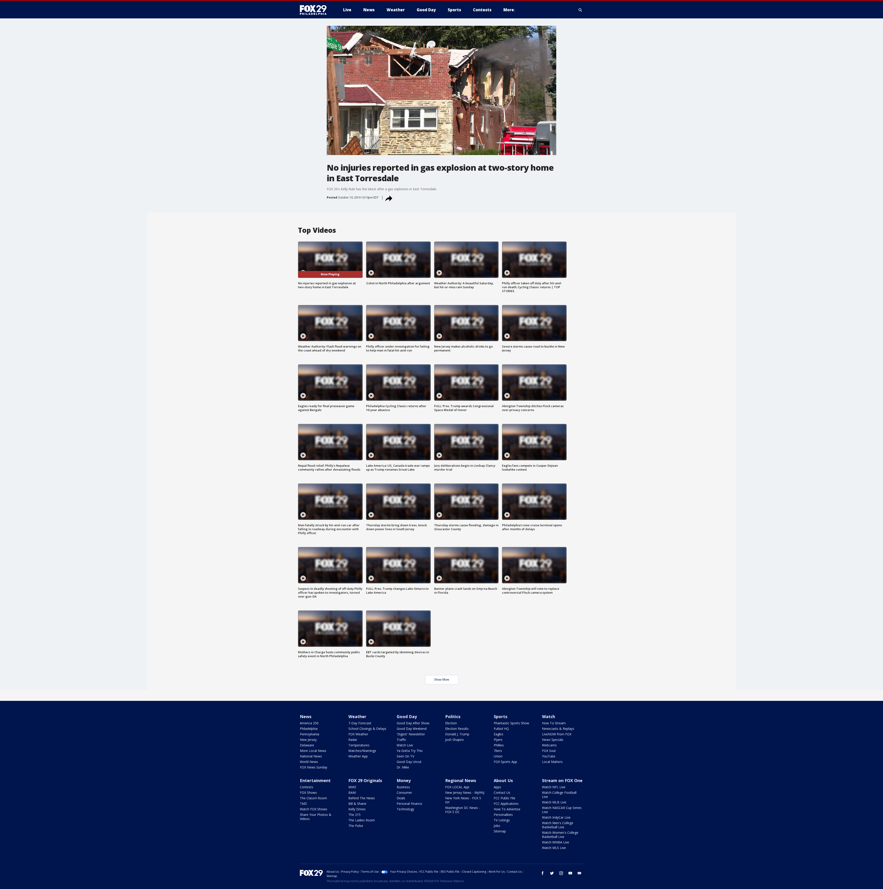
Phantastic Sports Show (511, 723)
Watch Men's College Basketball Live (557, 825)
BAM (352, 792)
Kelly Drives (357, 809)
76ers (498, 750)
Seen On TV (405, 756)
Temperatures (359, 745)
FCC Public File (504, 798)
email (579, 873)
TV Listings (502, 820)
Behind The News (361, 798)
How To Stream (554, 723)
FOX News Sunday (313, 767)
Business (403, 787)
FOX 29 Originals (365, 780)
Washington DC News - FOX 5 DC (462, 810)
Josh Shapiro (454, 739)
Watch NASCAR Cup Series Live (562, 810)
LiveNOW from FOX (556, 734)
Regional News (460, 780)
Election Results (457, 728)
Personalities (503, 814)
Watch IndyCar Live (556, 817)
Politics (452, 716)
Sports (500, 716)
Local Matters (552, 762)
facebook (542, 873)
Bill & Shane (357, 803)
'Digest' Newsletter (411, 734)
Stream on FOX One (562, 780)
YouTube (548, 756)
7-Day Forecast (359, 723)
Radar (352, 739)
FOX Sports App (505, 762)
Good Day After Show (413, 723)
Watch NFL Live (553, 787)
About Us (503, 780)
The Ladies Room (361, 820)
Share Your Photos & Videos (315, 816)
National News (311, 756)
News (305, 716)
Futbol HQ (501, 728)
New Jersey (308, 739)
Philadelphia (309, 728)
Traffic (401, 739)
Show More (441, 679)
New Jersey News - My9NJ (464, 792)
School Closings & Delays (367, 728)
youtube (570, 873)
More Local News (313, 750)
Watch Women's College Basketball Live (560, 834)
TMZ (303, 803)
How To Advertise (507, 809)
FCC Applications (506, 803)
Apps (497, 787)
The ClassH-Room (313, 798)
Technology (405, 809)
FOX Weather (358, 734)
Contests (306, 787)
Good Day (407, 716)
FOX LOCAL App (457, 787)
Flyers (498, 739)
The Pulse (355, 825)
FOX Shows (308, 792)
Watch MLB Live (554, 802)
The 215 (354, 814)
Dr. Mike (403, 767)
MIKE (352, 787)
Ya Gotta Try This (410, 750)
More (508, 9)
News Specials (552, 739)
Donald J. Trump (457, 734)
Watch (548, 716)
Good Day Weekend (412, 728)
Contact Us (502, 792)
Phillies (499, 745)
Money (404, 780)
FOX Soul (549, 750)
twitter (552, 873)
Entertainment (315, 780)
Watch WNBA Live (555, 842)
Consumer (404, 792)
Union (498, 756)
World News (309, 762)
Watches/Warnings (362, 750)
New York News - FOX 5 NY (463, 800)
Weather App (358, 756)
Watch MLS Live (554, 848)
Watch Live (405, 745)
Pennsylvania (309, 734)
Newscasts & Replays (558, 728)
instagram (561, 873)
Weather (357, 716)
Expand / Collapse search (580, 9)
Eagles (498, 734)
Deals (401, 798)
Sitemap (500, 831)
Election (451, 723)
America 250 (309, 723)
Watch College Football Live (559, 794)
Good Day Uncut (409, 762)
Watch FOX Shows (313, 809)
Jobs (497, 825)
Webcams (549, 745)
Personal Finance (409, 803)
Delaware (307, 745)
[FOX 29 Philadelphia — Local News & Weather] (315, 9)
